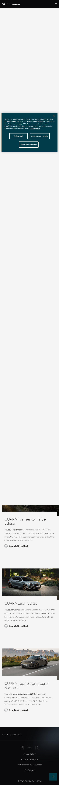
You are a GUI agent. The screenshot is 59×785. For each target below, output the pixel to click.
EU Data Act (30, 770)
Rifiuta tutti (18, 136)
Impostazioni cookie (29, 144)
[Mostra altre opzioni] (53, 777)
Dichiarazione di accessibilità (29, 765)
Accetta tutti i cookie (39, 136)
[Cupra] (13, 4)
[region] (30, 132)
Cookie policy (35, 128)
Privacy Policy (29, 754)
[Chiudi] (54, 116)
